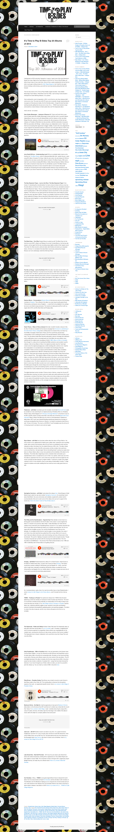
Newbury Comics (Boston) (81, 262)
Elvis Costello (61, 809)
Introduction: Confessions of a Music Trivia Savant (56, 26)
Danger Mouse (48, 809)
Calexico (81, 138)
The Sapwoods (40, 817)
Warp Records (78, 332)
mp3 (77, 160)
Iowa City (83, 152)
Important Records (79, 197)
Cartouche (35, 809)
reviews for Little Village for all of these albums (38, 592)
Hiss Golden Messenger (61, 810)
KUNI (76, 281)
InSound (77, 251)
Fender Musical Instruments (82, 341)
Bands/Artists (31, 806)
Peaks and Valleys (36, 816)
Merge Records (79, 321)
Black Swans (62, 807)
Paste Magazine (79, 346)
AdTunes (77, 338)
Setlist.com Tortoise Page (81, 305)
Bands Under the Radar (80, 212)
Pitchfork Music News (80, 349)
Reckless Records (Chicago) (82, 264)
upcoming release (81, 179)
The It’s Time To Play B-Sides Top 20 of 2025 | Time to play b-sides (82, 70)
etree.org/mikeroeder (80, 294)
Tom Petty (54, 817)
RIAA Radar (78, 351)
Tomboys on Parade (61, 817)
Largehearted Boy (79, 224)
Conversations (41, 809)
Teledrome (34, 817)
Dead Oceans (55, 809)
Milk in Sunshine (39, 814)
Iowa (78, 152)
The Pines (87, 173)
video (76, 185)
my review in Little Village (38, 709)
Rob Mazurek (81, 169)
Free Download (79, 148)
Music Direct (78, 198)
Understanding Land (37, 819)
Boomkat (77, 244)
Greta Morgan (41, 810)
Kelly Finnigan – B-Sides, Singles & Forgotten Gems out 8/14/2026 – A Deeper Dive (82, 45)
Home (26, 26)
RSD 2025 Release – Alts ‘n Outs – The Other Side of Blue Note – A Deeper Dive (82, 53)
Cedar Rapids (80, 141)
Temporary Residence (80, 201)
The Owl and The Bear (80, 238)
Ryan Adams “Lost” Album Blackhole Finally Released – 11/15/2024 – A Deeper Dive (82, 61)
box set (77, 138)
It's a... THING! (39, 812)
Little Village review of (53, 603)
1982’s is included (58, 340)
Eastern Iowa (38, 806)
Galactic (33, 302)
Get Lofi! (77, 220)
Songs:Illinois (78, 232)
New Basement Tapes (48, 814)
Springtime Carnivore (51, 495)
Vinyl (29, 807)
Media (52, 806)
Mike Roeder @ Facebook (81, 300)
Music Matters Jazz (79, 200)
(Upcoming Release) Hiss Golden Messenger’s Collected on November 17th (82, 119)
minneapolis (86, 158)
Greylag (59, 563)
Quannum (86, 163)
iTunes (76, 156)
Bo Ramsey (29, 809)
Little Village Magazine (48, 84)
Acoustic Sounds (79, 192)
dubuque (85, 146)
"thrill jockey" (80, 133)
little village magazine (52, 813)
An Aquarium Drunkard (80, 209)
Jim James (63, 812)
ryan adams (78, 171)
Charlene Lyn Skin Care (81, 292)
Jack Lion (49, 812)
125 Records (78, 311)
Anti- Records (78, 314)
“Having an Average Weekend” (50, 413)
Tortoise (82, 175)
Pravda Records (79, 322)
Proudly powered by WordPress (57, 826)
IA (76, 152)
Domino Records (79, 319)
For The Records (79, 219)
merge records (32, 814)
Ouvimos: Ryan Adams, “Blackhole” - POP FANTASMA (81, 95)
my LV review (46, 628)
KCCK (76, 280)
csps (77, 143)
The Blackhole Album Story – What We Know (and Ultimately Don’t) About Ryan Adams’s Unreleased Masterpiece (82, 100)
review (76, 169)
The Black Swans (35, 156)
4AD (76, 312)
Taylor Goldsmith (28, 817)
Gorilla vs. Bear (79, 222)
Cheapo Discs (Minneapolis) (82, 246)
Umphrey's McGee (79, 177)
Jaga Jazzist (38, 737)
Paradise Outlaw (27, 816)
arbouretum (77, 135)
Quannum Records (79, 324)
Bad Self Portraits (41, 807)
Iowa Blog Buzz (79, 343)
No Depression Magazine (81, 345)
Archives (32, 26)
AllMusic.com (78, 340)
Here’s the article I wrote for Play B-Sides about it (42, 500)
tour (86, 175)
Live (88, 155)
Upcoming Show (81, 182)
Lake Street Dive (34, 813)
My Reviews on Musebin (81, 303)
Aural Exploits (78, 195)
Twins (31, 819)
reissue (87, 167)
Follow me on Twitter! (80, 295)
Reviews (26, 807)
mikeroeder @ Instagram (81, 302)
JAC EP (44, 812)
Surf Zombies (47, 779)
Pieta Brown (43, 816)
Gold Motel (29, 810)
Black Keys (55, 807)
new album (81, 161)
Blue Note (77, 316)
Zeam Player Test (28, 30)
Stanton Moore (45, 300)
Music (55, 806)
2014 (36, 807)
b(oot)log (77, 210)
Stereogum (78, 233)
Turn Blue (28, 819)
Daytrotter (85, 143)
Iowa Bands (33, 812)
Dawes (80, 143)
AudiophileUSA (79, 193)
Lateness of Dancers (42, 813)
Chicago (87, 141)
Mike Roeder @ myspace (81, 227)
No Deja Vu (55, 814)
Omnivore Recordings (63, 814)
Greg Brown (35, 810)
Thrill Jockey (78, 327)
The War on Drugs (48, 817)
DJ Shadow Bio (39, 26)
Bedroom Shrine (62, 705)
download (79, 146)
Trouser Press (78, 356)
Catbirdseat (78, 217)
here (56, 493)
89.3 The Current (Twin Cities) (82, 278)
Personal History (61, 806)
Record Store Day (80, 165)
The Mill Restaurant (80, 173)
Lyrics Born (79, 158)
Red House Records (80, 167)
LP (76, 158)
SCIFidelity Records (80, 326)
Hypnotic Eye (27, 812)
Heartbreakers (52, 810)
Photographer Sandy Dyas (81, 348)
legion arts (81, 156)
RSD (85, 169)
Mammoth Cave (62, 410)
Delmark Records (79, 317)
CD (85, 138)
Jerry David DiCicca (55, 812)
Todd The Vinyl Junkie (80, 203)
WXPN (76, 283)
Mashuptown (78, 225)
